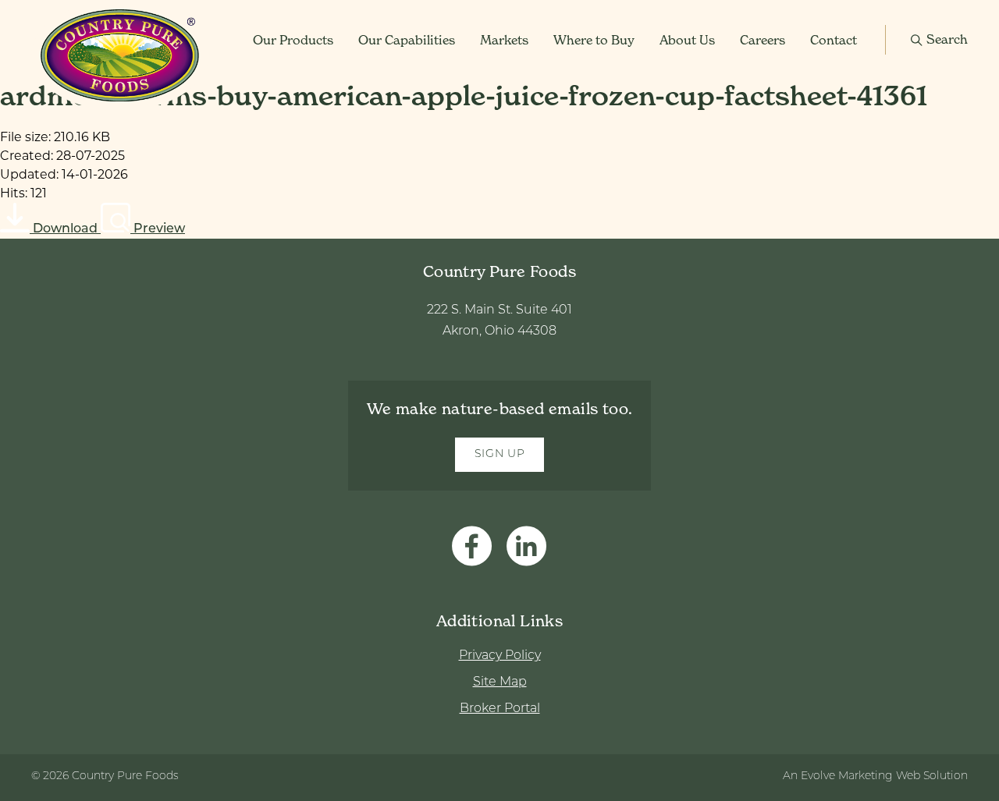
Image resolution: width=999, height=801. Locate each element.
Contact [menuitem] (833, 40)
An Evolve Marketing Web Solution (875, 776)
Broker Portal (500, 709)
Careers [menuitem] (762, 40)
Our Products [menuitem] (293, 40)
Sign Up (500, 454)
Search (947, 39)
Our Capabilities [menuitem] (406, 40)
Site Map (500, 682)
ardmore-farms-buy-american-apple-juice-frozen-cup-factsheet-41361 (463, 96)
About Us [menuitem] (687, 40)
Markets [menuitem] (504, 40)
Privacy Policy (500, 656)
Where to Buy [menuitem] (594, 40)
